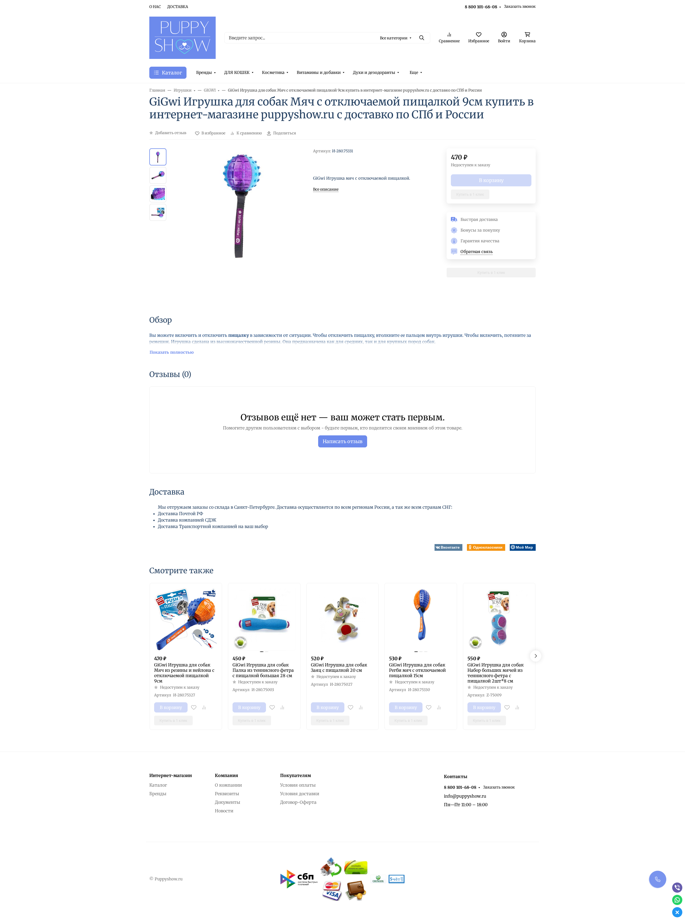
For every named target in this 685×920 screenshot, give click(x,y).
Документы (227, 802)
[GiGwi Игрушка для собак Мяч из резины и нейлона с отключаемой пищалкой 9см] (186, 619)
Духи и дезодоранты (374, 72)
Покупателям (295, 775)
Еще (414, 72)
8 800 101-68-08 (481, 6)
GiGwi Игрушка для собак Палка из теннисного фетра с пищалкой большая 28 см (263, 670)
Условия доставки (299, 793)
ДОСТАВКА (177, 6)
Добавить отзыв (170, 132)
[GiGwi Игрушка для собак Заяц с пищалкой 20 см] (342, 619)
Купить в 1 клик (470, 194)
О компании (228, 785)
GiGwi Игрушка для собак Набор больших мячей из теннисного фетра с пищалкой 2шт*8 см (495, 673)
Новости (224, 810)
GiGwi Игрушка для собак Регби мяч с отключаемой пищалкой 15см (417, 670)
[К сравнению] (204, 707)
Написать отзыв (343, 441)
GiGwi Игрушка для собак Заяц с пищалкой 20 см (339, 667)
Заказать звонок (520, 6)
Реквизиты (227, 793)
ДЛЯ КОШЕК (237, 72)
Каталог (158, 785)
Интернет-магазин (170, 775)
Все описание (325, 189)
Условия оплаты (298, 785)
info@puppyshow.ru (465, 796)
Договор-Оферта (298, 802)
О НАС (155, 6)
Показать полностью (172, 352)
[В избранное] (194, 707)
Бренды (204, 72)
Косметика (273, 72)
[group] (241, 227)
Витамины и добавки (319, 72)
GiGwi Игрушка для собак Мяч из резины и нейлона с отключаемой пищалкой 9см (184, 673)
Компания (226, 775)
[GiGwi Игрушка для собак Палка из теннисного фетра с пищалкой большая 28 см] (264, 619)
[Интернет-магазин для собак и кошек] (182, 37)
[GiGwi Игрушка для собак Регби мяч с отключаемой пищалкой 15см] (420, 619)
